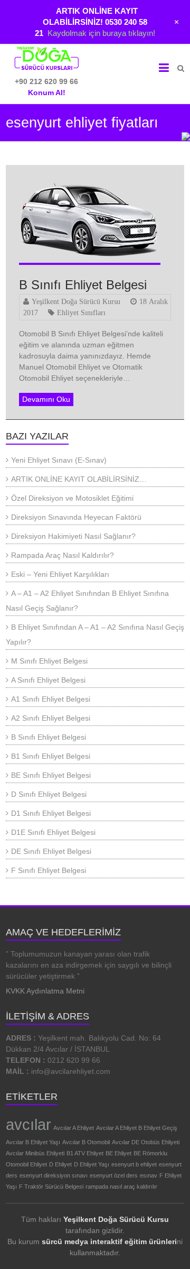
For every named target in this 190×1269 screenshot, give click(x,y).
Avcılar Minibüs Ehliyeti (35, 1153)
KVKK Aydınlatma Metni (45, 991)
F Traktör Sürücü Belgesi (51, 1186)
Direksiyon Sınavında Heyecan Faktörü (76, 517)
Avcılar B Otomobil (86, 1142)
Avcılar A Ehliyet (73, 1128)
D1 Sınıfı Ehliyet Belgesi (51, 813)
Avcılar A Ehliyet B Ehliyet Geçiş (136, 1128)
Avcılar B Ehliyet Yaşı (33, 1142)
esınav (148, 1175)
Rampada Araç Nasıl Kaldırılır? (62, 555)
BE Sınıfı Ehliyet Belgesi (51, 775)
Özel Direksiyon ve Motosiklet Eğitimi (72, 498)
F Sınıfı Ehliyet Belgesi (48, 870)
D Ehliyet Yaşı (91, 1164)
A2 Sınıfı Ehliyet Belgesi (50, 718)
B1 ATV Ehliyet (84, 1153)
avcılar (28, 1124)
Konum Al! (46, 92)
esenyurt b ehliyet (134, 1164)
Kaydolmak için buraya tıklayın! (101, 33)
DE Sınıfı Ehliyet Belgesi (51, 851)
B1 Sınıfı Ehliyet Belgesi (50, 756)
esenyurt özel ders (114, 1175)
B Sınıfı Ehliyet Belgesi (83, 285)
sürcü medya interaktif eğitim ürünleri (109, 1241)
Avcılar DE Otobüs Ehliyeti (145, 1142)
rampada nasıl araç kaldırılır (121, 1186)
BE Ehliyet (118, 1153)
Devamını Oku (46, 399)
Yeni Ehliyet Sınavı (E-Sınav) (59, 460)
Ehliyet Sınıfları (81, 312)
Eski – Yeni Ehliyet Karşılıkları (60, 574)
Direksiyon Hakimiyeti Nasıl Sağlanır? (73, 536)
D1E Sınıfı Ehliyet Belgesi (53, 832)
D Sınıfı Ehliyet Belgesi (49, 794)
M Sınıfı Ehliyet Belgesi (49, 661)
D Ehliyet (60, 1164)
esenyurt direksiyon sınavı (54, 1175)
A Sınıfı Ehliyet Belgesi (48, 680)
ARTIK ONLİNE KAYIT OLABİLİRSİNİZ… (79, 479)
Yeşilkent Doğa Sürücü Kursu (76, 301)
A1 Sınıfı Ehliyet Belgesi (50, 699)
